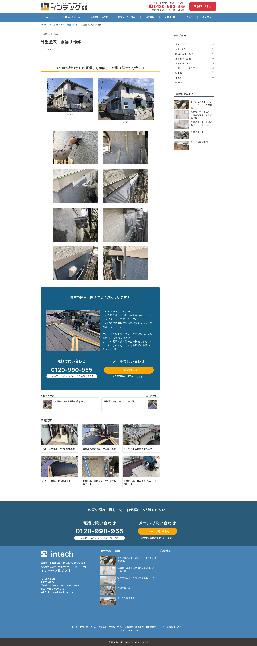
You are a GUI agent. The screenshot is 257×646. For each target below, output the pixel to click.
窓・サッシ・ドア (194, 63)
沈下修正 (194, 73)
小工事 (194, 77)
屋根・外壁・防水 (50, 34)
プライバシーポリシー (128, 630)
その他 (194, 82)
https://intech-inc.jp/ (60, 592)
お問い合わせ (204, 6)
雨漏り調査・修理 (194, 54)
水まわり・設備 (194, 58)
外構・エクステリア (194, 68)
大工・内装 (194, 44)
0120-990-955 (170, 6)
